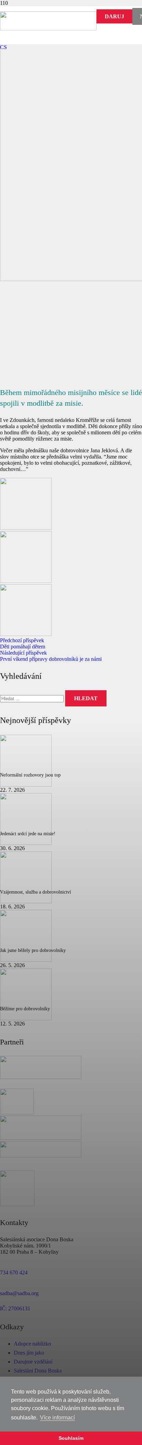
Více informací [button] (57, 1417)
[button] (3, 47)
